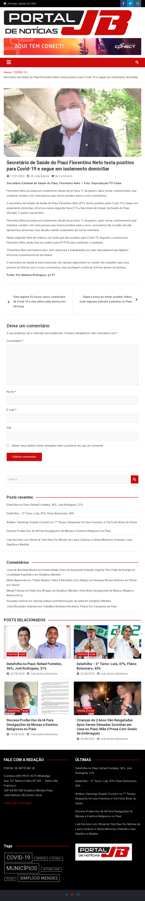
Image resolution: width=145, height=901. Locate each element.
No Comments (63, 176)
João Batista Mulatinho (44, 673)
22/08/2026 (17, 673)
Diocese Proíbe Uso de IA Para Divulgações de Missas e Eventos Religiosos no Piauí (59, 531)
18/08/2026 (87, 738)
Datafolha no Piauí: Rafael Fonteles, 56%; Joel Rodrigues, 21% (45, 504)
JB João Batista (39, 176)
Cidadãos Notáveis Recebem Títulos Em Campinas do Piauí (80, 606)
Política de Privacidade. (18, 803)
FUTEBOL (56, 858)
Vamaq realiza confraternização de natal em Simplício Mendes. (72, 601)
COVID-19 (18, 857)
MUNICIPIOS (14, 711)
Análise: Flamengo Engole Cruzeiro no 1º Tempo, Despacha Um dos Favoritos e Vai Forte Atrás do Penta (72, 522)
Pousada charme (17, 601)
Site (9, 427)
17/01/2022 (17, 176)
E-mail (11, 410)
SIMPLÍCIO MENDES (39, 878)
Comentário (15, 341)
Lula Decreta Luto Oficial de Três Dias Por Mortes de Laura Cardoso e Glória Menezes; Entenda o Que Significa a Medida (107, 828)
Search (134, 479)
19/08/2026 (17, 734)
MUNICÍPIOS (21, 868)
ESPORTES (41, 858)
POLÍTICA (12, 654)
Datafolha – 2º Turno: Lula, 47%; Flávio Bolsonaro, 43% (40, 513)
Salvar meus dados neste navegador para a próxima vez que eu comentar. (58, 445)
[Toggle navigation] (9, 62)
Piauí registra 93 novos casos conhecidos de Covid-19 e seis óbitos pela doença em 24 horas (39, 301)
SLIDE (22, 654)
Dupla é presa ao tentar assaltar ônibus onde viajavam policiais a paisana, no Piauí (105, 299)
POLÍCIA (82, 711)
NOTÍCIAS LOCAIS (51, 869)
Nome (11, 391)
